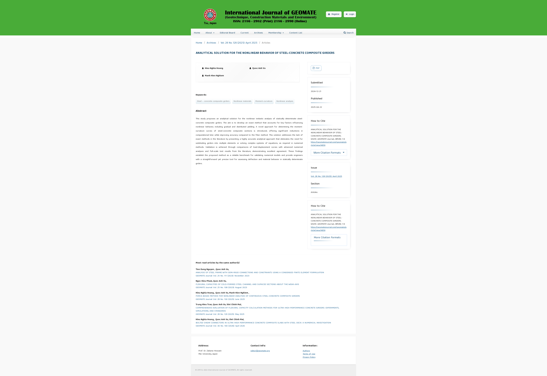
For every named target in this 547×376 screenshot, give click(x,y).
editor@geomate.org (260, 351)
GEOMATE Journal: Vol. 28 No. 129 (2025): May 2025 (220, 314)
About (209, 33)
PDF (317, 68)
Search (350, 33)
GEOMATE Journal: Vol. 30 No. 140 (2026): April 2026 (220, 326)
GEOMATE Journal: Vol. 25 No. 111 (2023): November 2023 (222, 276)
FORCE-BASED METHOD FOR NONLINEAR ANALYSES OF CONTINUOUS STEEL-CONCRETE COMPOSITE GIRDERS (248, 296)
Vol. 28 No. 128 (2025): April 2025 (239, 43)
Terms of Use (309, 354)
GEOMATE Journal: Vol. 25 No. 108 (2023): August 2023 (221, 287)
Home (197, 33)
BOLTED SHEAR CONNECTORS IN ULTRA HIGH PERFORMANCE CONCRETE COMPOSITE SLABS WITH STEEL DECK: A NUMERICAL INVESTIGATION (263, 323)
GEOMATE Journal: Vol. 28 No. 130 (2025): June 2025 (220, 299)
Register (335, 14)
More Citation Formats (327, 152)
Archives (258, 33)
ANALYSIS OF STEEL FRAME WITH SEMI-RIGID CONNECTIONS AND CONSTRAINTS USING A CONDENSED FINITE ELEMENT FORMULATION (260, 272)
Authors (306, 351)
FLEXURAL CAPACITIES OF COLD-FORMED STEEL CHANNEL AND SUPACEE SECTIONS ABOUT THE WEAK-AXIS (247, 284)
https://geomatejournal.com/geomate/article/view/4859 (328, 143)
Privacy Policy (309, 357)
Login (351, 14)
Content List (295, 33)
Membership (275, 33)
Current (245, 33)
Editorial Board (227, 33)
